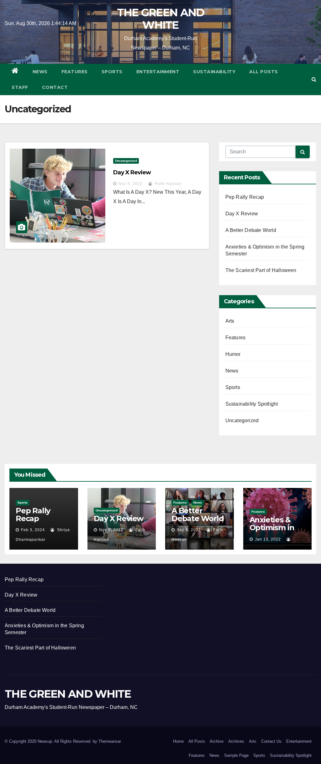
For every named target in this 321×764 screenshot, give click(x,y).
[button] (314, 79)
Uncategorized (126, 160)
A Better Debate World (250, 230)
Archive (217, 741)
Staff (20, 87)
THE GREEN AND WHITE (160, 19)
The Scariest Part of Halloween (261, 270)
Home (178, 741)
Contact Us (271, 741)
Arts (229, 321)
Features (74, 71)
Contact (55, 87)
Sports (112, 71)
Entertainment (158, 71)
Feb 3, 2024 (33, 530)
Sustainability (214, 71)
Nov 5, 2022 (130, 184)
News (40, 71)
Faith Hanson (168, 184)
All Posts (263, 71)
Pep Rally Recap (244, 197)
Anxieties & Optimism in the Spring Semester (272, 531)
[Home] (15, 71)
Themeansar (109, 741)
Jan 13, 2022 (268, 539)
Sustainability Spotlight (251, 404)
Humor (233, 354)
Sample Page (236, 755)
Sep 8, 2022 (189, 530)
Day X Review (132, 172)
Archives (236, 741)
